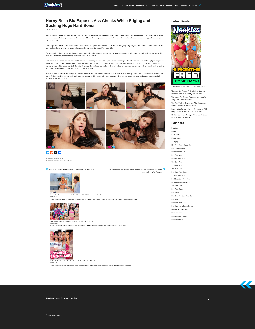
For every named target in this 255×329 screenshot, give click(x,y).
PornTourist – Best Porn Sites (182, 196)
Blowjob (50, 158)
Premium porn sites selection (182, 206)
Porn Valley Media (178, 148)
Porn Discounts (177, 220)
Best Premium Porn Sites (180, 179)
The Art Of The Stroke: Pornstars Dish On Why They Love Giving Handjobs (71, 221)
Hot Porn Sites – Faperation (181, 145)
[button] (193, 5)
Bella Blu (105, 35)
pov (71, 161)
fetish (61, 161)
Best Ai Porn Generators (180, 182)
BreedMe (174, 128)
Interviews (129, 5)
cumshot (56, 161)
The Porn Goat (176, 186)
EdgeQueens (176, 138)
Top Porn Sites (176, 169)
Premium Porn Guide (179, 172)
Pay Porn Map (176, 155)
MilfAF (173, 131)
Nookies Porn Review (179, 209)
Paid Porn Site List (178, 152)
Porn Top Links (176, 213)
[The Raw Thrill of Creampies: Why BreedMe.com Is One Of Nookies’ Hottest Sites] (61, 245)
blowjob (50, 161)
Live (162, 5)
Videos (176, 5)
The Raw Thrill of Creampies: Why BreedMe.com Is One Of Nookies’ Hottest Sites (73, 261)
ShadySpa (175, 142)
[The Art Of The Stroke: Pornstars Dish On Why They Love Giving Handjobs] (65, 212)
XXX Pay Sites (176, 165)
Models (169, 5)
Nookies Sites (142, 5)
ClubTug (141, 76)
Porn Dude (175, 192)
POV (61, 158)
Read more (136, 199)
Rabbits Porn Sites (178, 159)
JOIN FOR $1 (186, 5)
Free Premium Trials (179, 216)
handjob (66, 161)
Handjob (56, 158)
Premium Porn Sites (178, 203)
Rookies (155, 5)
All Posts (118, 5)
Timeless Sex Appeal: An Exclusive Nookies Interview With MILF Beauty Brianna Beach (75, 195)
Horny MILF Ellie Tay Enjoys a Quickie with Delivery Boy (71, 169)
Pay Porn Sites (177, 189)
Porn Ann (174, 199)
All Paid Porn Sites (178, 175)
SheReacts (175, 135)
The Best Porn (176, 162)
